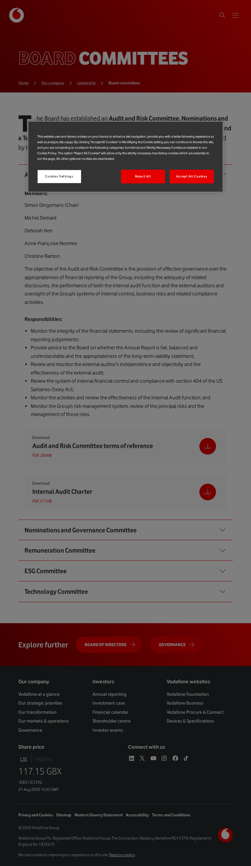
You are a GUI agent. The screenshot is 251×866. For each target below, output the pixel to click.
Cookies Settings (59, 176)
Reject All (143, 176)
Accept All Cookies (191, 176)
